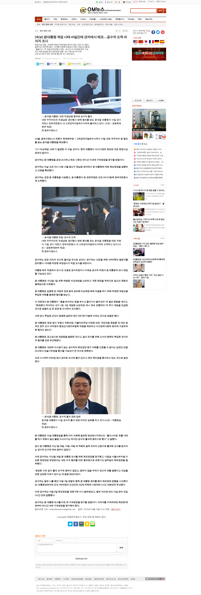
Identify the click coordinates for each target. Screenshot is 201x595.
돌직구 (46, 19)
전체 (38, 24)
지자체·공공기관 (60, 24)
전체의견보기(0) (81, 559)
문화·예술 (108, 24)
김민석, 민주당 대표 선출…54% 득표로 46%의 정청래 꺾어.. (155, 171)
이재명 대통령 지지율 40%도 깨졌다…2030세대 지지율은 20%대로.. (158, 162)
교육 (78, 24)
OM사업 (131, 19)
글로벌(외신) (99, 24)
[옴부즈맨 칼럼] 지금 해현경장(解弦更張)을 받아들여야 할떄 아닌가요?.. (159, 178)
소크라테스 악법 (105, 19)
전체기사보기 (161, 1)
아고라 (82, 19)
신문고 (73, 19)
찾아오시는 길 (111, 579)
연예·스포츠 (118, 24)
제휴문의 (58, 579)
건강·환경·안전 (87, 24)
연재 (139, 19)
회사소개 (41, 579)
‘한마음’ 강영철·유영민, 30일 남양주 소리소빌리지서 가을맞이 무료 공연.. (160, 165)
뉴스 (38, 19)
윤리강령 (88, 579)
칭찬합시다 (119, 19)
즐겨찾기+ (38, 2)
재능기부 (148, 19)
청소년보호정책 (123, 579)
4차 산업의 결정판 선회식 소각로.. (144, 130)
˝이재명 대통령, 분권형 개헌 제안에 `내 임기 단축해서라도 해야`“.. (157, 156)
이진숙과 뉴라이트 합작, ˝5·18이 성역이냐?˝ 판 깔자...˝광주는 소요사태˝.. (159, 159)
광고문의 (49, 579)
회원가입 (142, 1)
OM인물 (92, 19)
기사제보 (66, 579)
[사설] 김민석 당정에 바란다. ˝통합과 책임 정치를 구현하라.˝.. (155, 174)
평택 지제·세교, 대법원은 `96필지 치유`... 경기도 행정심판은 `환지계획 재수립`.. (161, 149)
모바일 (132, 579)
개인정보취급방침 (77, 579)
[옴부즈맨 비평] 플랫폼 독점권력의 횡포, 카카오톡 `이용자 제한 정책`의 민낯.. (161, 168)
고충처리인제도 (99, 579)
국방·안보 (71, 24)
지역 (55, 19)
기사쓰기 (151, 1)
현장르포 (64, 19)
